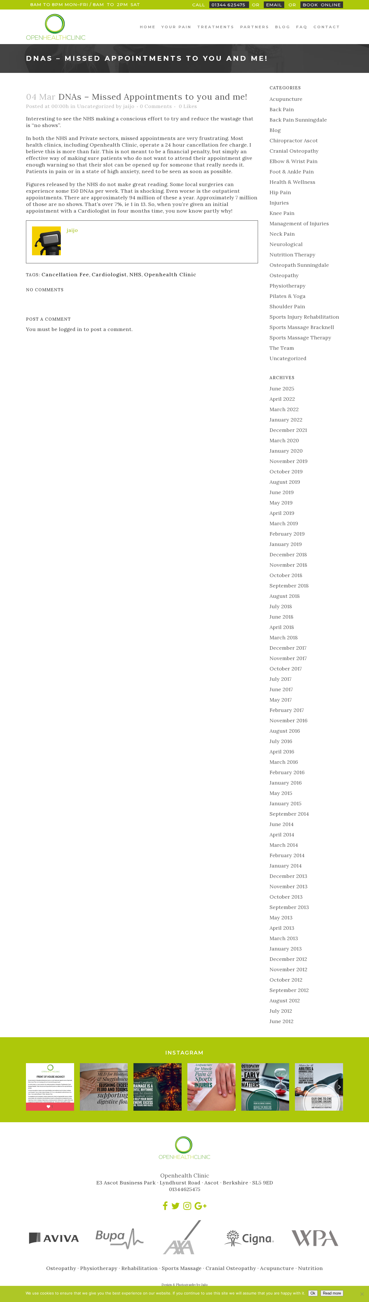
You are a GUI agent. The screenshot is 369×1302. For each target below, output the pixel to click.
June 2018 (281, 616)
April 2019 (282, 513)
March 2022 (284, 409)
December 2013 (288, 876)
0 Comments (156, 106)
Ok (312, 1293)
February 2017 (287, 710)
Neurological (286, 244)
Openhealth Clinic (170, 274)
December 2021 (288, 430)
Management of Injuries (299, 223)
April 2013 (282, 928)
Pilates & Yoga (288, 296)
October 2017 (286, 668)
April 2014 (282, 834)
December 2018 (288, 554)
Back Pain (282, 109)
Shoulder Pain (287, 306)
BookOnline (322, 4)
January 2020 (286, 450)
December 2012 (288, 959)
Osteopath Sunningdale (299, 265)
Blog (275, 130)
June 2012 (281, 1021)
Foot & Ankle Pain (292, 171)
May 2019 (281, 502)
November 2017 (288, 658)
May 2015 (281, 793)
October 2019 (286, 471)
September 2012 (289, 990)
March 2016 (284, 762)
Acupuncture (286, 99)
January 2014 (286, 865)
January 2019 (286, 544)
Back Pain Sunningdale (298, 119)
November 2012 (288, 969)
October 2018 (286, 575)
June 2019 (282, 492)
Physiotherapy (288, 285)
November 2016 (289, 720)
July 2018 (281, 606)
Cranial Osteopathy (294, 151)
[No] (362, 1294)
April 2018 (282, 627)
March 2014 (284, 845)
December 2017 (288, 648)
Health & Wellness (292, 182)
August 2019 (285, 482)
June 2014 (282, 824)
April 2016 (282, 751)
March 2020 (284, 440)
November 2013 (289, 886)
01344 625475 (229, 4)
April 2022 (282, 399)
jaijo (128, 106)
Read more (332, 1293)
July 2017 (280, 679)
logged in (70, 329)
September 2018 (289, 585)
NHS (135, 274)
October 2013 (286, 896)
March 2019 (284, 523)
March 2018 (284, 637)
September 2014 (289, 813)
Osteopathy (284, 275)
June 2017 (281, 689)
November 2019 (289, 461)
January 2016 (286, 782)
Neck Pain (282, 233)
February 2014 (287, 855)
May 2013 (281, 917)
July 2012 (281, 1011)
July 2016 (281, 741)
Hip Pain (280, 192)
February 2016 (287, 772)
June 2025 (282, 388)
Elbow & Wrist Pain (293, 161)
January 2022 (286, 419)
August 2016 (285, 730)
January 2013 (286, 948)
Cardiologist (109, 274)
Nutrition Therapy (292, 254)
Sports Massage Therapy (300, 337)
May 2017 (281, 699)
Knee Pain (282, 213)
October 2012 (286, 979)
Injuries (279, 202)
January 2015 (286, 803)
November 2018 (288, 565)
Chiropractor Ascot (294, 140)
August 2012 (285, 1000)
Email (274, 4)
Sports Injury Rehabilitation (304, 316)
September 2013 (289, 907)
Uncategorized (95, 106)
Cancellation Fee (65, 274)
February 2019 (287, 533)
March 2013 (284, 938)
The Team (282, 348)
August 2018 (285, 596)
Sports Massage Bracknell (302, 327)
